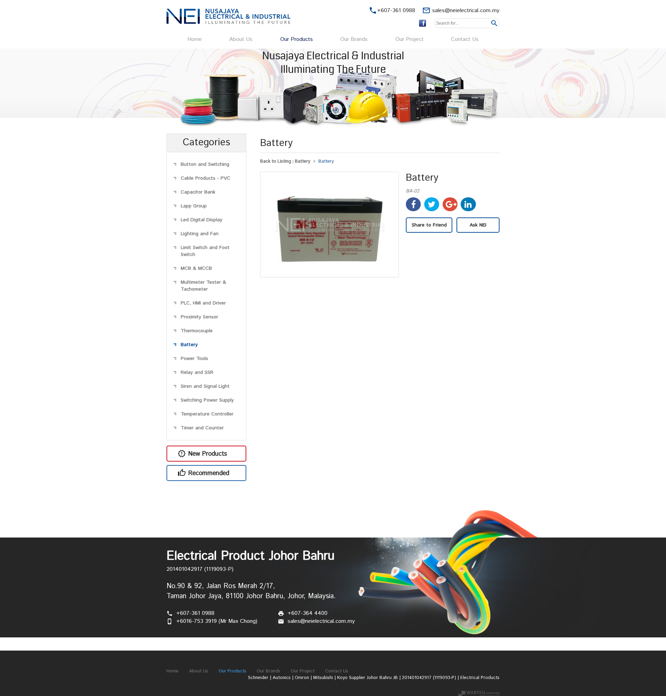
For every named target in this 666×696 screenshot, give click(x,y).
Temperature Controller (207, 414)
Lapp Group (194, 206)
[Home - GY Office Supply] (228, 22)
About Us (241, 39)
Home (194, 39)
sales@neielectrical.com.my (466, 11)
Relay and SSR (197, 372)
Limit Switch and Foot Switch (205, 251)
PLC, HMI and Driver (203, 303)
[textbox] (462, 23)
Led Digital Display (201, 219)
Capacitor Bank (198, 192)
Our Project (409, 39)
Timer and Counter (202, 427)
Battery (189, 344)
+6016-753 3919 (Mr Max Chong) (216, 621)
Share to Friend (429, 225)
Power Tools (194, 358)
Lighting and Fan (200, 233)
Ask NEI (478, 225)
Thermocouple (197, 330)
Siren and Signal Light (205, 386)
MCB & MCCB (196, 268)
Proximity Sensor (199, 316)
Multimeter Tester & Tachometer (203, 286)
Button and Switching (205, 164)
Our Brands (354, 39)
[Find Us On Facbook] (422, 23)
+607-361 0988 (195, 613)
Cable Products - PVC (205, 178)
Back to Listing (275, 161)
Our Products (296, 39)
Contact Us (465, 39)
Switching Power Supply (207, 400)
